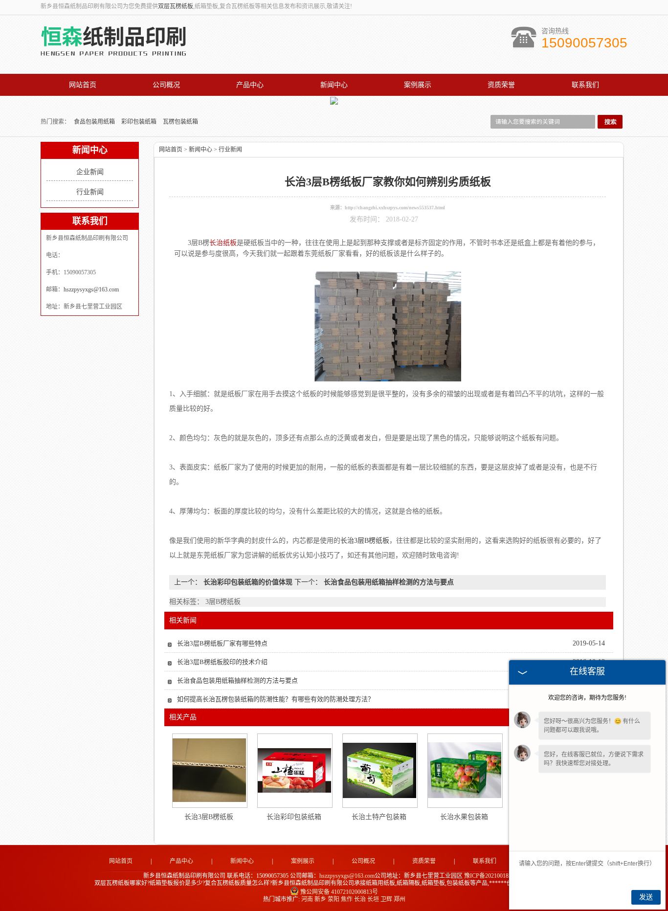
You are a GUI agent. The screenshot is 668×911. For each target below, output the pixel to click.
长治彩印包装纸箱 (294, 817)
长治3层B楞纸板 (208, 817)
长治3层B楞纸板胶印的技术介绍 (222, 662)
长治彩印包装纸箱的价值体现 (247, 582)
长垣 (373, 899)
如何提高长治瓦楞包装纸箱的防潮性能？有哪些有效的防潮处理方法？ (275, 699)
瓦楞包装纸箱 (180, 121)
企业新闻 (90, 172)
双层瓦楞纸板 (175, 6)
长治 (360, 899)
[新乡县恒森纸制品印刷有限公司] (113, 54)
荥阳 (333, 899)
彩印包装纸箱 (139, 121)
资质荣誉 (501, 85)
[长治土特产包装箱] (379, 770)
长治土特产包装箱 (379, 817)
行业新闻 (90, 192)
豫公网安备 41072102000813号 (339, 892)
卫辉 (386, 899)
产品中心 (250, 85)
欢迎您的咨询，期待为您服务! (587, 697)
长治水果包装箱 (464, 817)
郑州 (399, 899)
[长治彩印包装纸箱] (294, 770)
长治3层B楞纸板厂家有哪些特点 (222, 643)
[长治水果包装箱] (464, 770)
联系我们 (585, 85)
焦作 (347, 899)
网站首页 (82, 85)
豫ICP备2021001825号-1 (494, 875)
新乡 (320, 899)
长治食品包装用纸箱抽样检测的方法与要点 (388, 582)
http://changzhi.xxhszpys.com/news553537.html (395, 207)
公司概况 (166, 85)
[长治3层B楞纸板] (209, 770)
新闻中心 (334, 85)
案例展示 (417, 85)
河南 (307, 899)
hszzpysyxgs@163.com (91, 289)
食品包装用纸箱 (95, 121)
